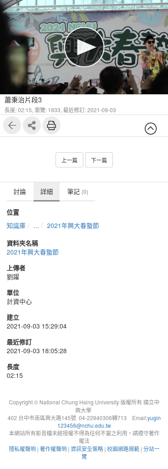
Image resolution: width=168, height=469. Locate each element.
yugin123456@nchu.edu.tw (109, 421)
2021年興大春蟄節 (73, 225)
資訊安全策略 (87, 448)
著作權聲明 (53, 448)
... (36, 225)
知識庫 (16, 225)
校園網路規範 (123, 448)
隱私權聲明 (22, 448)
